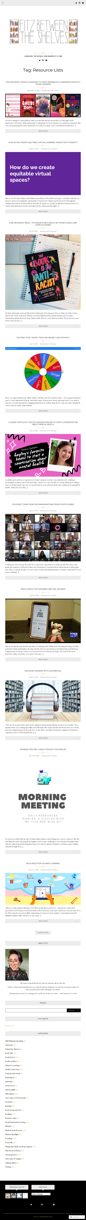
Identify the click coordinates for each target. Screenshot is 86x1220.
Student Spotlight (11, 1134)
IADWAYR (8, 1082)
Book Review (10, 1057)
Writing (8, 1167)
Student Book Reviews (13, 1130)
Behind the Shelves (12, 1049)
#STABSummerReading (14, 1041)
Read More (43, 131)
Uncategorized (10, 1155)
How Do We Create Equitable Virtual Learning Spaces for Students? (43, 142)
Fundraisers (9, 1078)
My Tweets (9, 1026)
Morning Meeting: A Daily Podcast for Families (43, 749)
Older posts (43, 932)
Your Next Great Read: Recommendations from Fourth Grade (43, 504)
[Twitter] (76, 3)
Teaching (8, 1139)
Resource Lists (10, 1118)
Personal (8, 1102)
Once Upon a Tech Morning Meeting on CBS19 (43, 589)
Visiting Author (10, 1163)
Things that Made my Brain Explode (18, 1147)
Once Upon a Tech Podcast (15, 1098)
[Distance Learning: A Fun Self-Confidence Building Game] (19, 1195)
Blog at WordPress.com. (43, 1216)
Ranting (8, 1106)
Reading (8, 1114)
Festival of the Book (12, 1074)
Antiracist (8, 1045)
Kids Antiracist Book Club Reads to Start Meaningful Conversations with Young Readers (43, 83)
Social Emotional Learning (15, 1122)
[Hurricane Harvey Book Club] (13, 1195)
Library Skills (10, 1090)
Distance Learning (12, 1065)
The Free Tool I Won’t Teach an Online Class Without (43, 338)
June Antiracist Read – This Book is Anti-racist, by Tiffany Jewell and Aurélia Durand (43, 224)
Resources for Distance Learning (43, 863)
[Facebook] (82, 3)
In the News (9, 1086)
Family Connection (12, 1069)
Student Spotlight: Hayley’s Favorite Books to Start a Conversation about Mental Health (43, 423)
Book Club (9, 1053)
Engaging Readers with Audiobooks (43, 671)
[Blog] (25, 1195)
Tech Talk (8, 1143)
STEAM (8, 1126)
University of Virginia (13, 1159)
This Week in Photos (13, 1151)
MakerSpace (10, 1094)
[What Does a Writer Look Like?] (8, 1195)
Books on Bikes (11, 1061)
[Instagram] (79, 3)
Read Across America (13, 1110)
